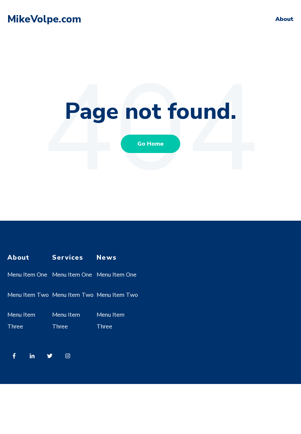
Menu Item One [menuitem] (27, 275)
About (284, 19)
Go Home (150, 144)
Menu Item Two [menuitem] (28, 295)
